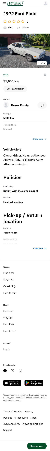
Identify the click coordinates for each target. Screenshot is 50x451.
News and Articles (33, 423)
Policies (7, 417)
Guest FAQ (9, 286)
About (34, 417)
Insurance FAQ (11, 423)
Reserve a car (36, 446)
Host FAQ (8, 324)
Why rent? (9, 279)
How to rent (9, 292)
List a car (8, 311)
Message (42, 105)
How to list (9, 331)
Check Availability (15, 88)
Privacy (29, 411)
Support (7, 430)
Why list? (8, 317)
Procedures (21, 417)
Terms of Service (12, 411)
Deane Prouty (20, 105)
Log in (6, 349)
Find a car (8, 272)
